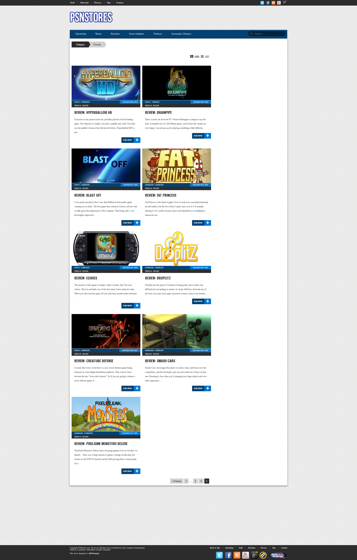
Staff (72, 2)
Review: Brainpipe (158, 112)
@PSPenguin (94, 553)
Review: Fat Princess (160, 195)
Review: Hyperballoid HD (93, 112)
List (206, 56)
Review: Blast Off (87, 195)
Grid (196, 56)
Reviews (85, 105)
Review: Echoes (85, 278)
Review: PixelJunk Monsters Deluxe (101, 443)
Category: (80, 44)
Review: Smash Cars (160, 360)
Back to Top (215, 548)
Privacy (97, 2)
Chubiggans (149, 184)
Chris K (77, 102)
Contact (119, 2)
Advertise (84, 2)
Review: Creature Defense (93, 360)
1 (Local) (97, 44)
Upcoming (229, 548)
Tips (109, 2)
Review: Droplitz (158, 278)
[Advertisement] (219, 17)
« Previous (176, 481)
